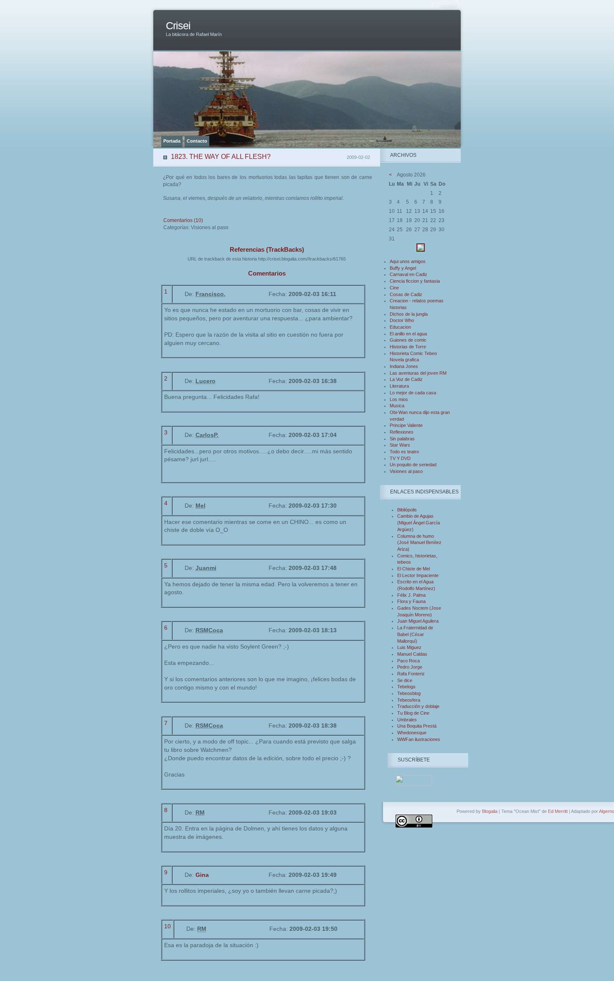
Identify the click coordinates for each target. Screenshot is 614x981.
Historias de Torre (408, 346)
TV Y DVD (400, 458)
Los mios (399, 399)
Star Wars (400, 444)
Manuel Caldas (412, 654)
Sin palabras (402, 438)
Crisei (178, 25)
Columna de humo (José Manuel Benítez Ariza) (419, 543)
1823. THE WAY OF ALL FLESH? (221, 156)
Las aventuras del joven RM (418, 373)
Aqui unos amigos (408, 261)
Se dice (404, 680)
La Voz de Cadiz (406, 379)
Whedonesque (411, 732)
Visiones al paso (406, 471)
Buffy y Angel (403, 268)
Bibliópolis (407, 509)
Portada (171, 140)
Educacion (400, 327)
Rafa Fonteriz (411, 673)
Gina (202, 874)
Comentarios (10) (183, 220)
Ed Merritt (558, 811)
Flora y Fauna (411, 601)
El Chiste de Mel (413, 568)
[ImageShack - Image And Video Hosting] (420, 250)
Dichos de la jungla (409, 314)
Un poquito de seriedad (413, 464)
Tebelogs (406, 686)
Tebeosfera (408, 700)
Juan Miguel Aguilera (418, 620)
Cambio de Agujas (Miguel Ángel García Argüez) (418, 522)
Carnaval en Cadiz (408, 274)
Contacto (197, 140)
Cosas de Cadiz (406, 294)
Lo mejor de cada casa (413, 392)
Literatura (399, 385)
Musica (397, 405)
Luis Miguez (409, 647)
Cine (394, 287)
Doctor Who (402, 320)
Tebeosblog (409, 693)
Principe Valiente (406, 425)
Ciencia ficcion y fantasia (415, 281)
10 (167, 926)
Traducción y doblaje (418, 706)
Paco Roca (408, 660)
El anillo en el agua (408, 333)
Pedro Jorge (409, 666)
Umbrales (407, 719)
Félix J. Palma (411, 595)
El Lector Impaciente (418, 575)
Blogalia (489, 811)
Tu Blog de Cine (413, 712)
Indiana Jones (404, 366)
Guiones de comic (408, 339)
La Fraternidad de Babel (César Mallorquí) (415, 634)
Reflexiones (402, 431)
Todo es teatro (404, 451)
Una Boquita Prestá (416, 725)
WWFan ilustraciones (418, 739)
